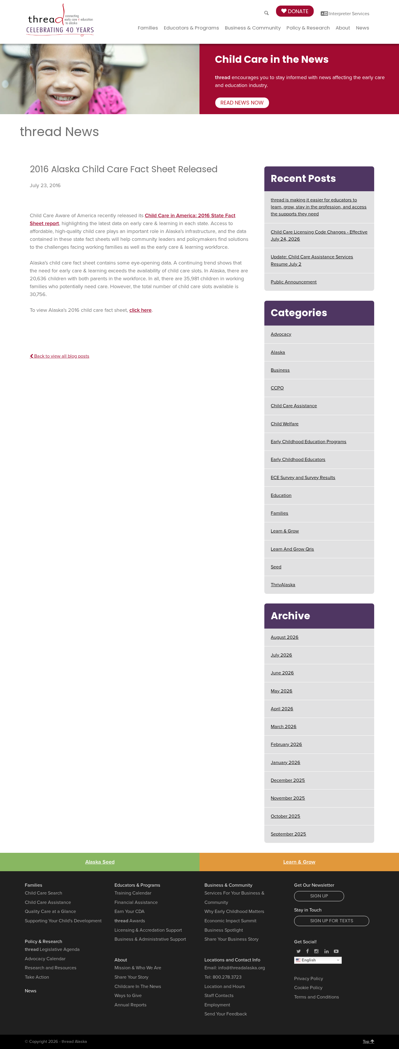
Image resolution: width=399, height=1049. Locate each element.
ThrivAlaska (283, 585)
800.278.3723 (227, 977)
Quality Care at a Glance (50, 911)
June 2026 (282, 673)
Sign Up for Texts (331, 920)
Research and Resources (51, 968)
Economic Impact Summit (230, 921)
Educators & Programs (191, 27)
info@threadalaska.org (241, 968)
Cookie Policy (308, 988)
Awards (130, 921)
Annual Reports (131, 1005)
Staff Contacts (219, 995)
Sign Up (319, 896)
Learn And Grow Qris (292, 549)
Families (148, 27)
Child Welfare (285, 424)
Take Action (37, 977)
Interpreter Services (348, 14)
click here (140, 310)
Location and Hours (224, 986)
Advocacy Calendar (45, 959)
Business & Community (253, 27)
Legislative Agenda (52, 949)
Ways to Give (128, 995)
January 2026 (285, 763)
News (362, 27)
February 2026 (286, 744)
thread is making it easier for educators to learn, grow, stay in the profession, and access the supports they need (319, 207)
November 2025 (288, 798)
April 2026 (282, 709)
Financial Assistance (136, 902)
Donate (297, 11)
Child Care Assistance (294, 406)
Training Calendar (133, 893)
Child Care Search (43, 893)
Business (280, 370)
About (343, 27)
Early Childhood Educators (298, 459)
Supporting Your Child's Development (63, 921)
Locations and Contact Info (232, 960)
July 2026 (281, 655)
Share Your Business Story (231, 939)
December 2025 (288, 780)
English (308, 960)
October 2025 (285, 816)
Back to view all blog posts (61, 356)
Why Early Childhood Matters (234, 911)
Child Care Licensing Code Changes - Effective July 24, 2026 (319, 235)
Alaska (278, 352)
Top (366, 1041)
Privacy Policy (308, 979)
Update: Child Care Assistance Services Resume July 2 (312, 260)
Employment (217, 1005)
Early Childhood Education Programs (308, 442)
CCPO (277, 388)
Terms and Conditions (316, 997)
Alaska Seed (100, 862)
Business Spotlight (223, 930)
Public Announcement (294, 282)
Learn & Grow (285, 531)
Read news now (242, 102)
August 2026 (285, 637)
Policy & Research (308, 27)
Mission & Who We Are (138, 968)
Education (281, 495)
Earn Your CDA (130, 911)
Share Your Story (131, 977)
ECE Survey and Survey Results (303, 478)
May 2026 (281, 691)
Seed (276, 567)
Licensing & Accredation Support (148, 930)
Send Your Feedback (225, 1014)
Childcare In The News (138, 986)
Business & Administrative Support (150, 939)
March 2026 (283, 727)
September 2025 (288, 834)
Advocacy (281, 334)
